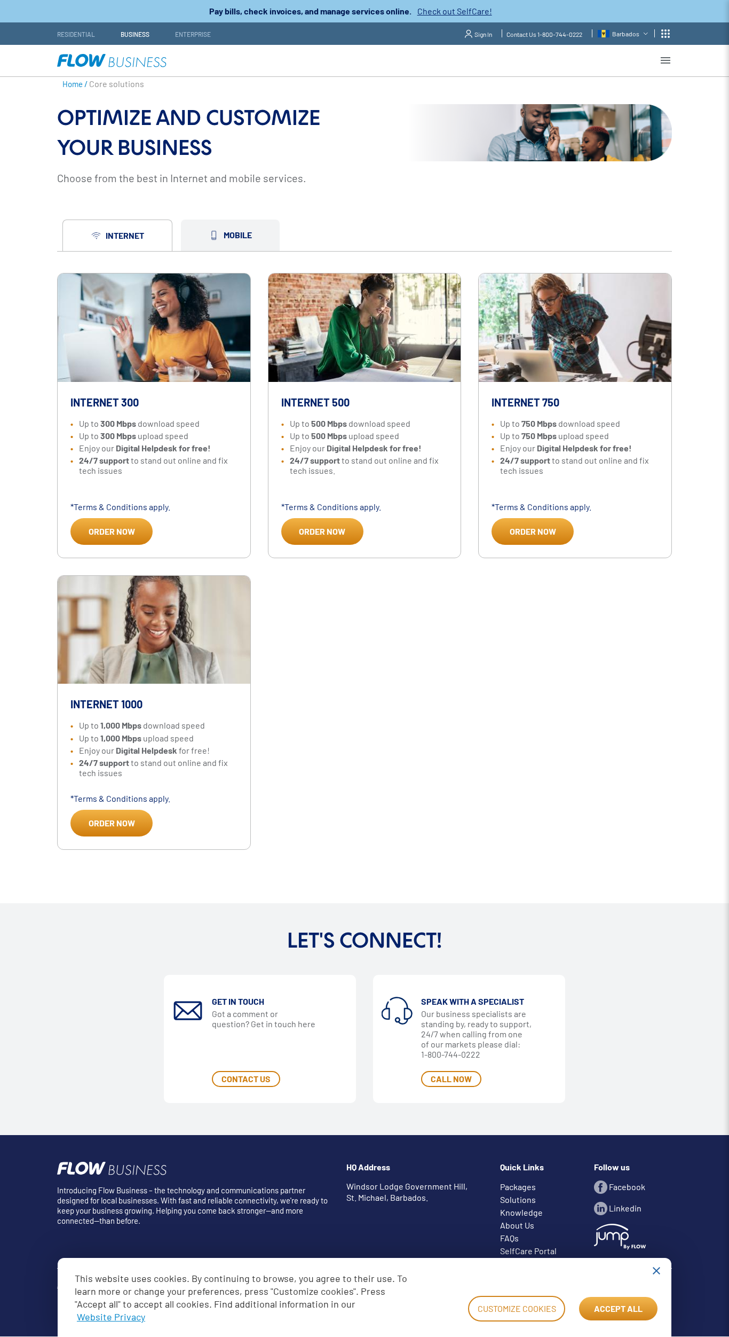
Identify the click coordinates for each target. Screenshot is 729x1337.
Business (135, 34)
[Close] (656, 1270)
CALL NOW (451, 1079)
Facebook (626, 1187)
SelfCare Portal (528, 1251)
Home (72, 84)
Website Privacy (111, 1317)
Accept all (618, 1308)
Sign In (483, 34)
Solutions (518, 1199)
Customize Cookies (517, 1308)
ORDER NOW (112, 531)
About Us (517, 1225)
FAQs (509, 1238)
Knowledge (521, 1212)
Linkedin (624, 1208)
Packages (518, 1187)
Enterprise (193, 34)
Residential (76, 34)
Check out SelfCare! (454, 11)
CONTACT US (246, 1079)
